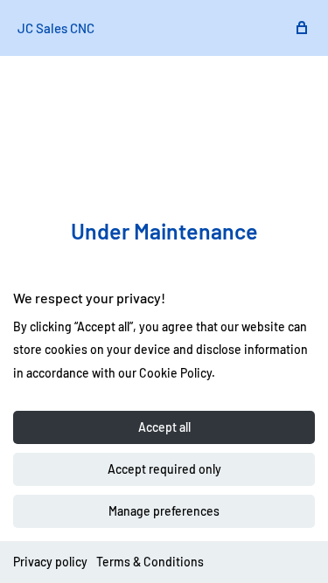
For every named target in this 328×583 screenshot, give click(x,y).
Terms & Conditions (150, 561)
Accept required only (164, 469)
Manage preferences (164, 510)
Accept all (164, 427)
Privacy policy (50, 561)
